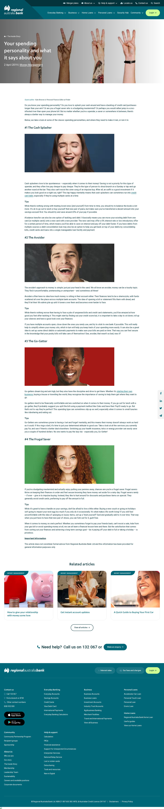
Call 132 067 (11, 694)
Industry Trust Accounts (93, 706)
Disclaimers (114, 802)
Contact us (143, 3)
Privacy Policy (127, 802)
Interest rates (106, 670)
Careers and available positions (16, 780)
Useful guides (129, 721)
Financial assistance (52, 745)
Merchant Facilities (91, 714)
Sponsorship (9, 745)
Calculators (48, 737)
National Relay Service (53, 757)
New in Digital (49, 773)
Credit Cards (49, 702)
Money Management (31, 64)
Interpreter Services (52, 753)
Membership (9, 768)
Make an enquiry (114, 647)
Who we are (9, 756)
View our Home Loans (133, 725)
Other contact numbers (16, 702)
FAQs (46, 741)
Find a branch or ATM (15, 698)
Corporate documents (13, 785)
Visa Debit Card (50, 706)
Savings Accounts (51, 698)
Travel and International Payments (98, 719)
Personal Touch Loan (132, 698)
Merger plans (72, 3)
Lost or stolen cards (52, 761)
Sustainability (9, 776)
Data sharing (49, 765)
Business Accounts (91, 694)
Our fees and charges (132, 670)
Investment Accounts (92, 702)
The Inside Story (13, 36)
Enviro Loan (128, 706)
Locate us (128, 3)
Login (151, 13)
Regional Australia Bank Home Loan (138, 717)
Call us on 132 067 (80, 647)
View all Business (91, 723)
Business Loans (90, 698)
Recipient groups (11, 741)
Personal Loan (130, 702)
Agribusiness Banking (92, 710)
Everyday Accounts (52, 694)
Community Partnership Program (17, 737)
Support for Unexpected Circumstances (60, 749)
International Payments (53, 710)
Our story (8, 760)
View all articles (81, 627)
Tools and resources (52, 769)
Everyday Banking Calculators (56, 714)
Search (157, 3)
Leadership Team (11, 772)
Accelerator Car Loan (132, 694)
